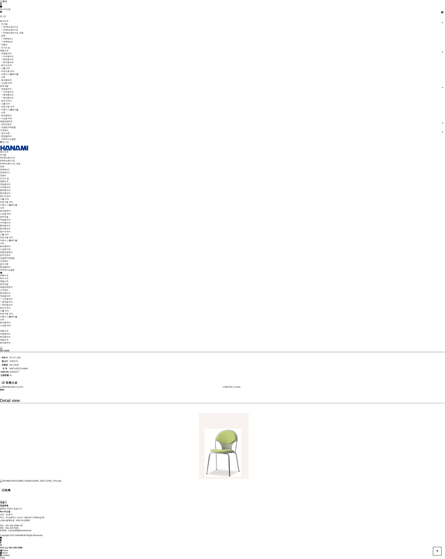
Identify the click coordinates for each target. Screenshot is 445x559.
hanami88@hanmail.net (20, 530)
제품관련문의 (6, 287)
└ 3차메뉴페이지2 (9, 30)
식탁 (2, 208)
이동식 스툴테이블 (8, 205)
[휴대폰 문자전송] (1, 6)
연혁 (2, 166)
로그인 (3, 16)
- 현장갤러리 (6, 136)
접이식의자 (5, 196)
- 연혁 (2, 36)
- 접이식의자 (6, 65)
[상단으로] (437, 551)
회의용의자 (5, 193)
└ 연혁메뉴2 (6, 41)
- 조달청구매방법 (8, 127)
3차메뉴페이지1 (7, 158)
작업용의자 (5, 184)
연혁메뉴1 (5, 169)
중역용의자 (5, 190)
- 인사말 (3, 24)
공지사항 (4, 264)
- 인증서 (3, 44)
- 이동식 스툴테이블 (9, 74)
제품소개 (4, 281)
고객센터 (4, 290)
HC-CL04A (235, 387)
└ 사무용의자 (7, 56)
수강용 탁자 (5, 214)
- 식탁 (2, 77)
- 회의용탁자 (6, 80)
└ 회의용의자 (7, 62)
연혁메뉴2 (5, 172)
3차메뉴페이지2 (7, 160)
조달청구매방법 (7, 258)
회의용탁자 (5, 211)
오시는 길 (4, 178)
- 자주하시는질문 (8, 139)
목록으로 (11, 382)
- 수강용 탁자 (6, 83)
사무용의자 (5, 187)
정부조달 (4, 284)
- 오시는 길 (5, 47)
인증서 (3, 175)
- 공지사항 (5, 133)
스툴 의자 (4, 199)
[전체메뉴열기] (1, 4)
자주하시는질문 (7, 270)
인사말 (3, 155)
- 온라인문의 (6, 124)
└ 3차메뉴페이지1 (9, 27)
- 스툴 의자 (5, 68)
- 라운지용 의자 (7, 71)
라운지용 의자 (6, 202)
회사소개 (4, 278)
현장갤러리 (5, 267)
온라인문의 (5, 255)
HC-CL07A (18, 387)
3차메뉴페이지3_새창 (10, 163)
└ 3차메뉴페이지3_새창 (11, 33)
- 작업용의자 (6, 53)
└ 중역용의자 (7, 59)
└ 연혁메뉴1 (6, 39)
